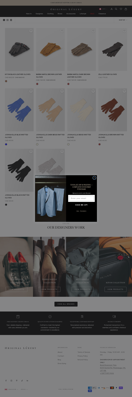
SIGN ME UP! (81, 205)
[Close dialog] (94, 177)
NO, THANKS (81, 211)
